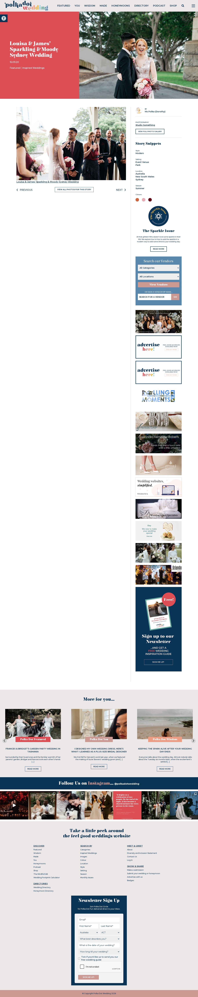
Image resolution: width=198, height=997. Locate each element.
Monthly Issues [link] (86, 877)
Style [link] (82, 867)
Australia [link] (140, 173)
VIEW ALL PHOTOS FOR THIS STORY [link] (74, 189)
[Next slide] (193, 740)
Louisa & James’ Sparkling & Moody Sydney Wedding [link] (47, 181)
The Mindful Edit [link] (40, 874)
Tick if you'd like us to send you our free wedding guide (99, 958)
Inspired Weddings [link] (33, 68)
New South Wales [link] (145, 176)
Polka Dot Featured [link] (33, 739)
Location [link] (84, 863)
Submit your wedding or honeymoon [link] (143, 873)
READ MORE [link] (158, 249)
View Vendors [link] (159, 284)
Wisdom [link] (89, 5)
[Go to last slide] (4, 740)
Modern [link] (140, 153)
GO (175, 297)
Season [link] (83, 874)
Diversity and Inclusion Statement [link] (142, 853)
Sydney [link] (139, 179)
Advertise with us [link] (134, 877)
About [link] (129, 850)
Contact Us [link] (132, 857)
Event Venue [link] (142, 162)
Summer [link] (140, 188)
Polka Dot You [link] (99, 739)
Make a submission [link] (135, 870)
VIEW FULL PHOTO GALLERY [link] (150, 131)
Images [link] (83, 857)
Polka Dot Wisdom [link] (165, 739)
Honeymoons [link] (120, 5)
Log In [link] (130, 860)
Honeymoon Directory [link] (43, 891)
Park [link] (138, 165)
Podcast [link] (159, 5)
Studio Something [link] (145, 125)
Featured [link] (63, 5)
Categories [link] (85, 850)
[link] (4, 18)
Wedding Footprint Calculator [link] (46, 877)
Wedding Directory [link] (42, 887)
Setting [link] (83, 870)
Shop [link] (173, 5)
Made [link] (103, 5)
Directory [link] (141, 5)
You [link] (77, 5)
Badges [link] (130, 880)
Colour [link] (83, 860)
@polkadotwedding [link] (126, 783)
